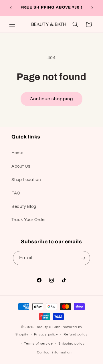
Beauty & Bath (48, 327)
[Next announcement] (92, 7)
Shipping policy (71, 343)
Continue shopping (52, 98)
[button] (12, 24)
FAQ (15, 193)
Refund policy (76, 334)
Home (17, 153)
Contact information (54, 352)
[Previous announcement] (11, 7)
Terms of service (38, 343)
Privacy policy (46, 334)
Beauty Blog (23, 206)
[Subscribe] (83, 258)
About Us (20, 166)
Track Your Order (28, 220)
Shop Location (26, 180)
